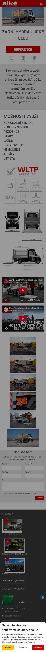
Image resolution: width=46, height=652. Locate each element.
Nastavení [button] (23, 647)
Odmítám (7, 647)
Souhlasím (38, 647)
